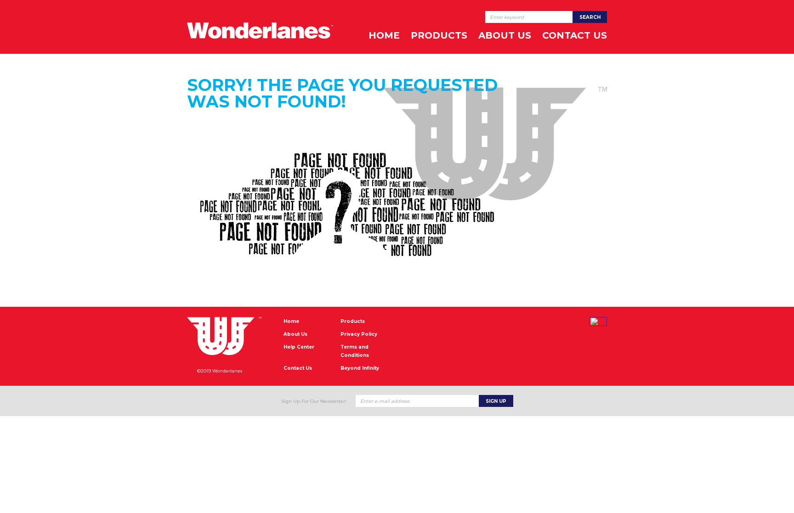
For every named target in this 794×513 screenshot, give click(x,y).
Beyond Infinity (359, 368)
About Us (504, 35)
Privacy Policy (358, 334)
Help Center (299, 347)
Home (384, 35)
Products (439, 35)
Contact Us (574, 35)
